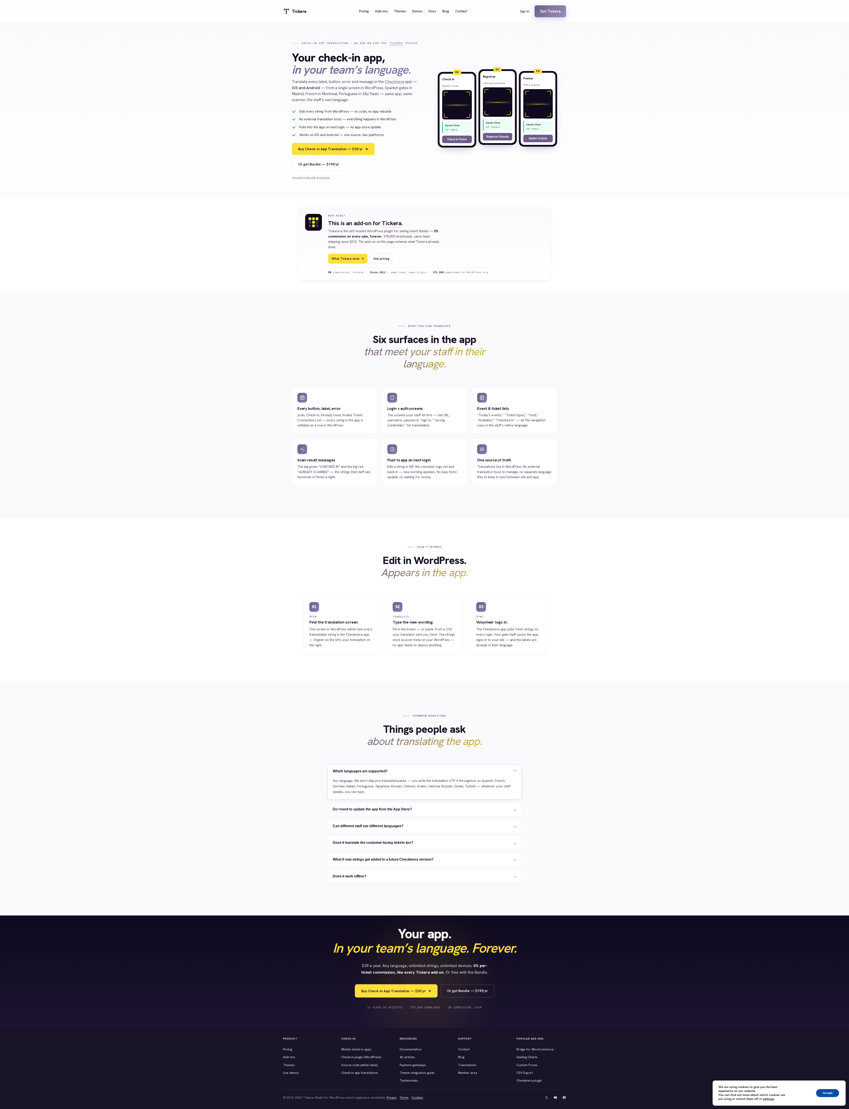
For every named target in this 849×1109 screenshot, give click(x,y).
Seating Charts (526, 1057)
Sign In (524, 11)
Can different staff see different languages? (368, 826)
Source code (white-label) (359, 1065)
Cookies (417, 1097)
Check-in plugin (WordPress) (361, 1057)
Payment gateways (413, 1065)
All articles (407, 1057)
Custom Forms (526, 1065)
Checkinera (394, 81)
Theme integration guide (417, 1073)
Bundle (311, 178)
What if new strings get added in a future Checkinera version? (383, 859)
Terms (404, 1097)
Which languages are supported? (360, 771)
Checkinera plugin (529, 1080)
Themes (288, 1065)
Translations (467, 1065)
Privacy (392, 1097)
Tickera (396, 43)
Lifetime (324, 178)
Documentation (411, 1049)
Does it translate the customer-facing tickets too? (373, 842)
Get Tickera (550, 11)
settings (768, 1099)
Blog (461, 1057)
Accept (827, 1093)
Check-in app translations (359, 1073)
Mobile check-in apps (356, 1049)
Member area (467, 1073)
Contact (464, 1049)
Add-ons (289, 1057)
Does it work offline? (349, 876)
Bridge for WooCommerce (535, 1049)
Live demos (291, 1073)
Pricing (287, 1049)
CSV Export (524, 1073)
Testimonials (409, 1080)
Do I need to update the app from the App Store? (372, 809)
